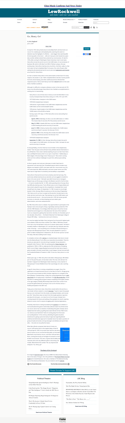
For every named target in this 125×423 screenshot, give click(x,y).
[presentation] (37, 27)
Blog (49, 19)
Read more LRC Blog (81, 406)
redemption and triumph (62, 70)
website (62, 361)
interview (50, 291)
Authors (35, 19)
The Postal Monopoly (35, 364)
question (55, 304)
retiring (44, 238)
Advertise (80, 22)
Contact (50, 22)
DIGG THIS (48, 46)
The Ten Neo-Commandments (59, 364)
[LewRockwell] (62, 13)
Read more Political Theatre (44, 412)
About (34, 22)
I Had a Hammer (59, 244)
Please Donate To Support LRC (62, 370)
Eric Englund (33, 41)
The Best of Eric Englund (48, 350)
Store (18, 22)
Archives (19, 19)
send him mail (38, 355)
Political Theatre (82, 19)
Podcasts (96, 19)
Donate (65, 22)
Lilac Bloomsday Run (59, 277)
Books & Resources (68, 19)
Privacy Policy (62, 421)
